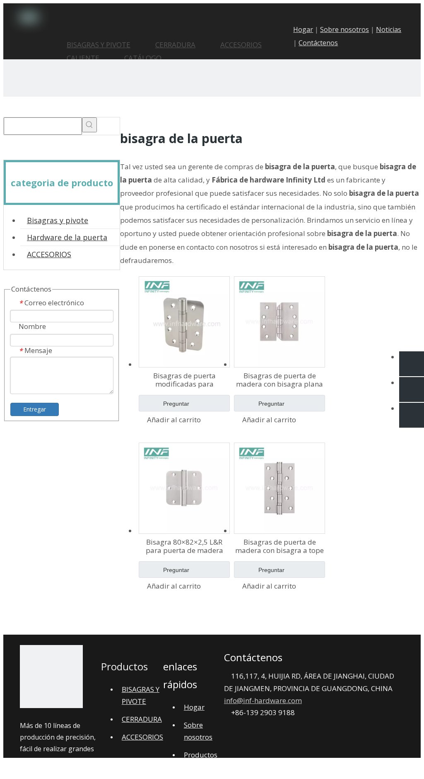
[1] (51, 678)
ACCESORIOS (49, 254)
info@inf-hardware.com (263, 700)
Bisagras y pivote (57, 220)
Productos (200, 755)
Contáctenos (318, 42)
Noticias (388, 29)
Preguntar (176, 403)
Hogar (303, 29)
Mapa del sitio (210, 767)
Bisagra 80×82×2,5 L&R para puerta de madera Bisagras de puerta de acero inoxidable (184, 546)
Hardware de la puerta (67, 237)
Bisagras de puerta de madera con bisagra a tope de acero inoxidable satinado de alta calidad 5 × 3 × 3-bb (279, 546)
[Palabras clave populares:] (89, 124)
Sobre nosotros (344, 29)
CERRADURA (142, 719)
